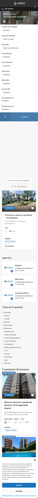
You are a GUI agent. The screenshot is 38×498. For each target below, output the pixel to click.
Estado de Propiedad (9, 27)
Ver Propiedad (19, 207)
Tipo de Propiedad (8, 36)
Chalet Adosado (10, 335)
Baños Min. (6, 80)
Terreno (7, 354)
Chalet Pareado (10, 341)
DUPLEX (6, 322)
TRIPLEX (6, 363)
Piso (6, 351)
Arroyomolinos (22, 293)
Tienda (7, 319)
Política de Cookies (8, 495)
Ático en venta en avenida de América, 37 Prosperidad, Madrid (18, 405)
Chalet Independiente (12, 338)
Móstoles (19, 279)
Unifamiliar (8, 357)
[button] (35, 460)
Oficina (7, 316)
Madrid (18, 265)
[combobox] (19, 30)
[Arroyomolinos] (8, 299)
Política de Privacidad (21, 495)
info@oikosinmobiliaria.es (24, 268)
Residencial (7, 328)
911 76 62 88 (19, 284)
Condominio (9, 344)
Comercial (7, 312)
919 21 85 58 (19, 271)
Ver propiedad (19, 393)
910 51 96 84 (19, 298)
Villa (6, 360)
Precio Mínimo (7, 53)
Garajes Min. (6, 89)
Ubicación (5, 45)
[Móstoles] (8, 285)
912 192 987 (8, 9)
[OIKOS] (19, 4)
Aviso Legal (32, 495)
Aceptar (19, 485)
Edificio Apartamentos (13, 347)
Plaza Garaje (7, 325)
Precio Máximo (7, 62)
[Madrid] (8, 271)
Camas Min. (6, 71)
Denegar (19, 491)
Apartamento (9, 332)
